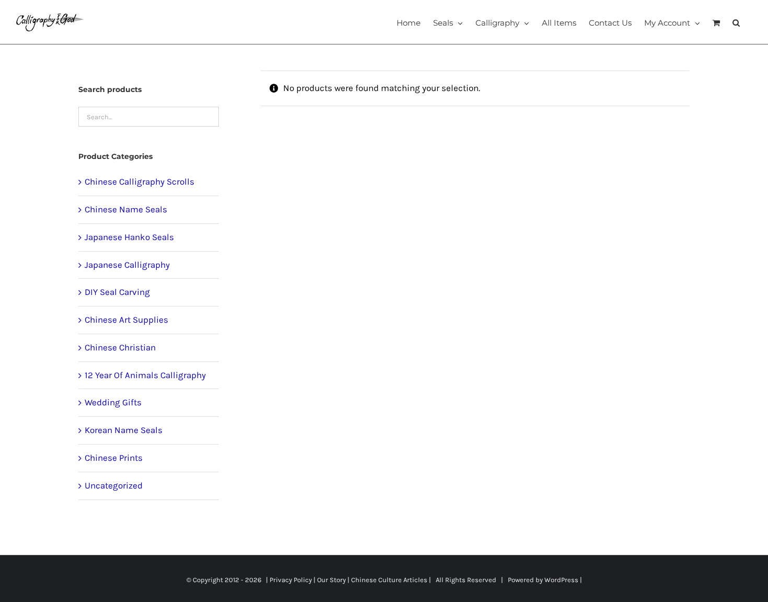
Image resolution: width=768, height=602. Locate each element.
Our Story (331, 580)
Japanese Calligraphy (127, 264)
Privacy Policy (291, 580)
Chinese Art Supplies (126, 319)
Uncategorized (114, 485)
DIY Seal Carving (117, 292)
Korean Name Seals (123, 430)
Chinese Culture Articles (389, 580)
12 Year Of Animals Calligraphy (145, 375)
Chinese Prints (114, 457)
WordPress (561, 580)
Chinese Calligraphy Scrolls (139, 181)
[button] (736, 22)
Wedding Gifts (113, 402)
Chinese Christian (120, 347)
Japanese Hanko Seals (129, 237)
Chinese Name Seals (126, 209)
